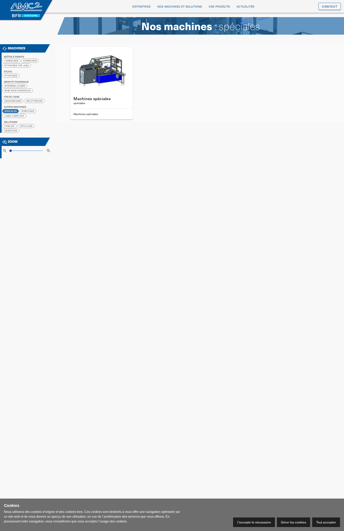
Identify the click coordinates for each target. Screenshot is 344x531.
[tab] (329, 6)
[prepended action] (4, 150)
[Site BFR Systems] (26, 15)
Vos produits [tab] (219, 6)
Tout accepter (326, 522)
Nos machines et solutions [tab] (179, 6)
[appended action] (48, 150)
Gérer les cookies (293, 522)
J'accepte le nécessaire (254, 522)
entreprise (141, 6)
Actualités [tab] (245, 6)
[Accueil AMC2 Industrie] (26, 7)
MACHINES (16, 48)
